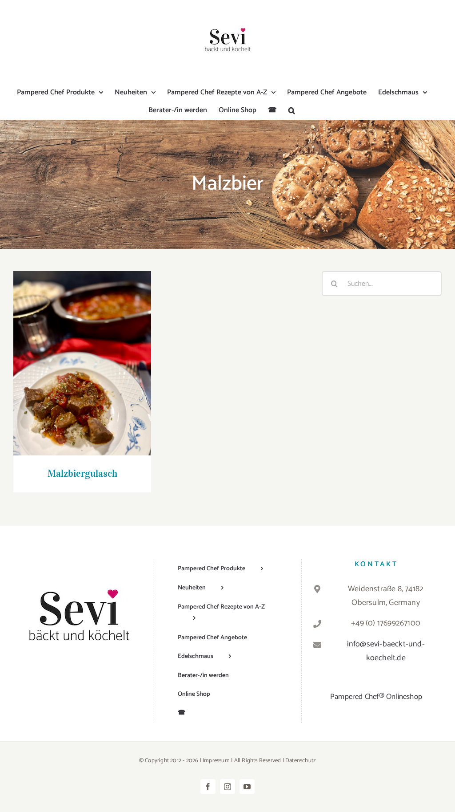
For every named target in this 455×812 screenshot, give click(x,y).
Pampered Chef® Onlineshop (376, 696)
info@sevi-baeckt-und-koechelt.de (386, 651)
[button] (291, 110)
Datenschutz (300, 760)
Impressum (216, 760)
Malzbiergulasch (82, 355)
